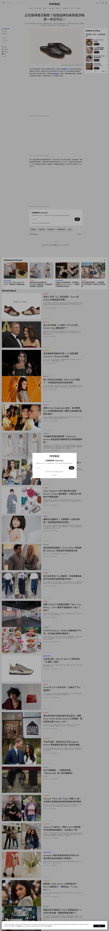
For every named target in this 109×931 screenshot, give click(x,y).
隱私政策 (61, 471)
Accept (99, 925)
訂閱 (71, 468)
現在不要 (54, 475)
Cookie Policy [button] (19, 926)
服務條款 (57, 471)
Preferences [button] (49, 926)
